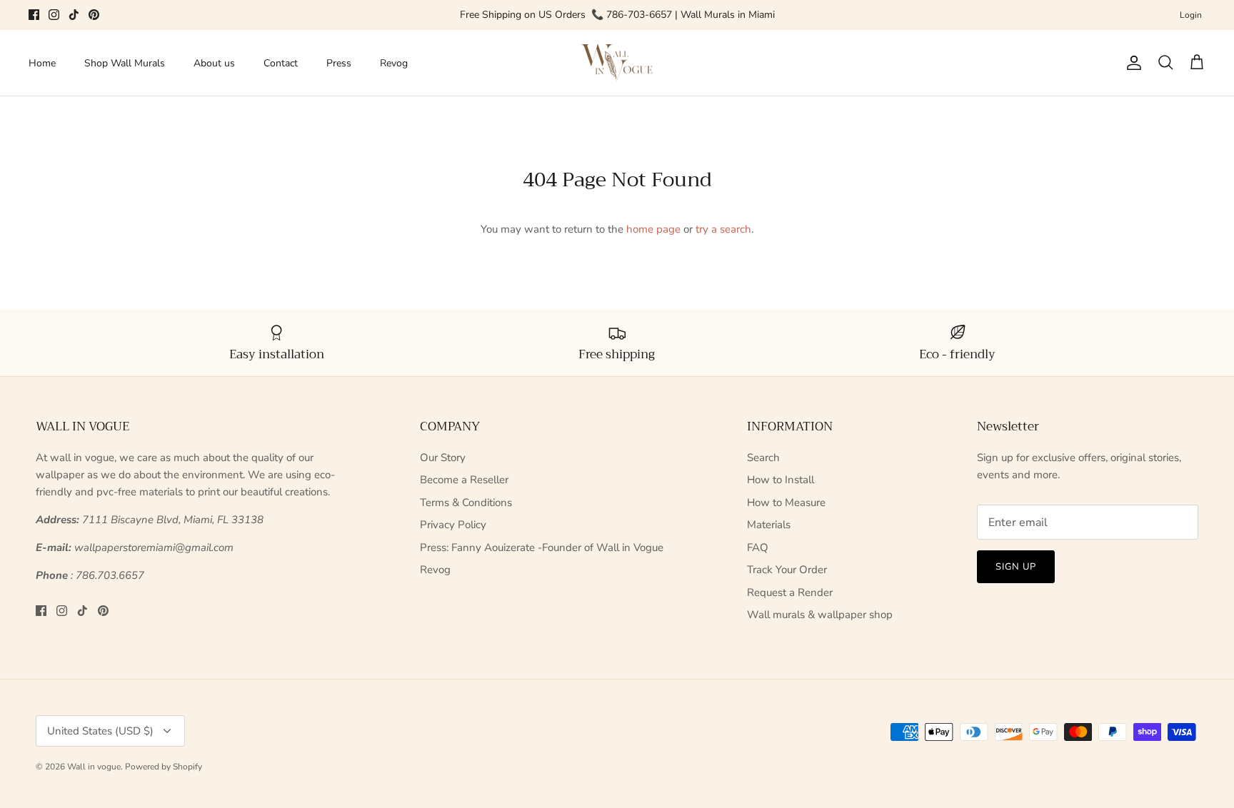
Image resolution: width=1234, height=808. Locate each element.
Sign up (1015, 566)
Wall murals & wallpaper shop (820, 614)
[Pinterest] (94, 14)
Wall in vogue (94, 766)
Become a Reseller (464, 480)
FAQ (757, 547)
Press (338, 63)
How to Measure (786, 502)
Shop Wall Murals (124, 63)
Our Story (443, 457)
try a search (723, 229)
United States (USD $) (100, 731)
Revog (394, 63)
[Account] (1131, 62)
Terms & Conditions (466, 502)
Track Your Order (787, 569)
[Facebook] (34, 14)
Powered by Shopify (163, 766)
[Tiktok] (74, 14)
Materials (769, 524)
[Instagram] (54, 14)
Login (1191, 15)
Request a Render (790, 592)
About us (214, 63)
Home (42, 63)
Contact (281, 63)
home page (653, 229)
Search (763, 457)
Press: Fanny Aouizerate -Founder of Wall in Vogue (541, 547)
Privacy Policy (453, 524)
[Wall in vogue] (617, 63)
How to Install (780, 480)
